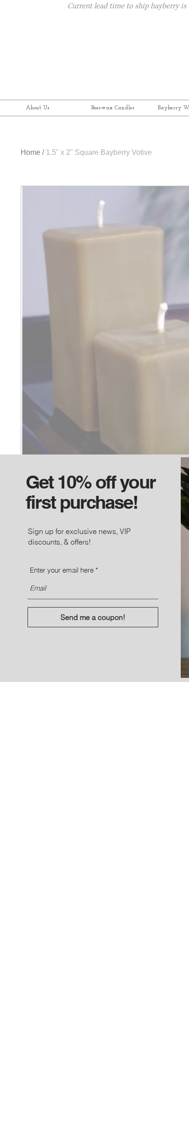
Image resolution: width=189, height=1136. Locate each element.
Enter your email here (62, 570)
